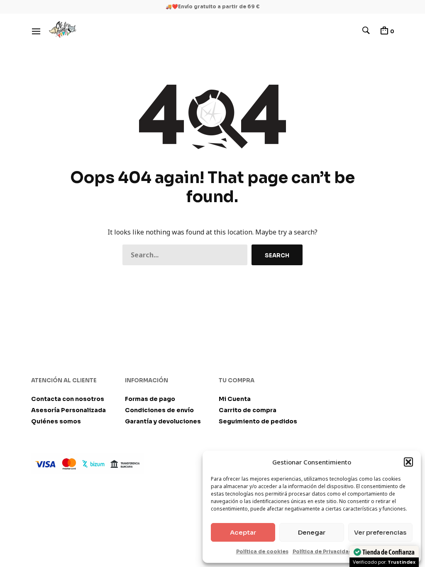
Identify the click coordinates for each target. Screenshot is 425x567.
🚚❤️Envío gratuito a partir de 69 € (213, 6)
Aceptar (243, 532)
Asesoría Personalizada (68, 410)
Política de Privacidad (322, 551)
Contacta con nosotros (67, 399)
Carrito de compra (247, 410)
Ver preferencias (380, 532)
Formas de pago (150, 399)
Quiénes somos (56, 421)
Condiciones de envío (159, 410)
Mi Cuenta (235, 399)
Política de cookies (262, 551)
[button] (408, 462)
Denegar (311, 532)
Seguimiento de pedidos (258, 421)
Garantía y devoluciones (163, 421)
